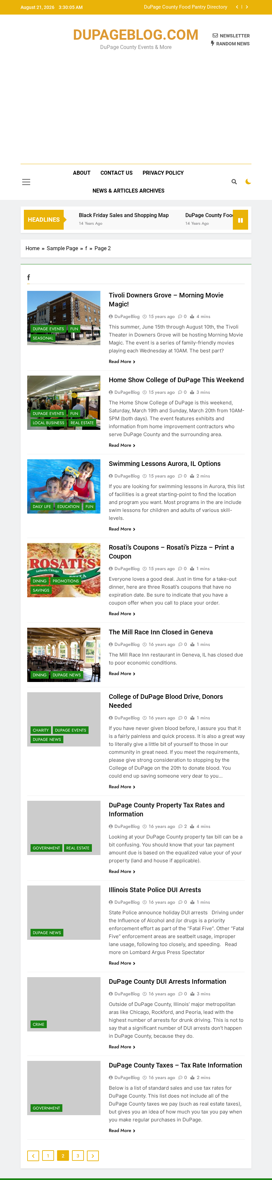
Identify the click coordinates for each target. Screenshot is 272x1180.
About (82, 173)
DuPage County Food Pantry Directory (185, 7)
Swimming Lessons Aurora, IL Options (165, 464)
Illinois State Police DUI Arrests (155, 890)
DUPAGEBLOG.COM (136, 34)
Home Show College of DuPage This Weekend (176, 380)
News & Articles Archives (129, 191)
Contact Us (117, 173)
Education (68, 507)
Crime (38, 1024)
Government (46, 848)
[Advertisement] (136, 102)
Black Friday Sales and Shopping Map (114, 215)
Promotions (66, 581)
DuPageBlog (127, 316)
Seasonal (43, 338)
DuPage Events (48, 329)
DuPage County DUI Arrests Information (167, 981)
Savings (41, 590)
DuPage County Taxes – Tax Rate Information (175, 1065)
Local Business (48, 423)
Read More (120, 361)
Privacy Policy (163, 173)
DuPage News (67, 675)
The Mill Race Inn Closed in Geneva (161, 632)
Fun (74, 329)
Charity (41, 730)
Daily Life (42, 507)
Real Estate (82, 423)
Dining (39, 581)
